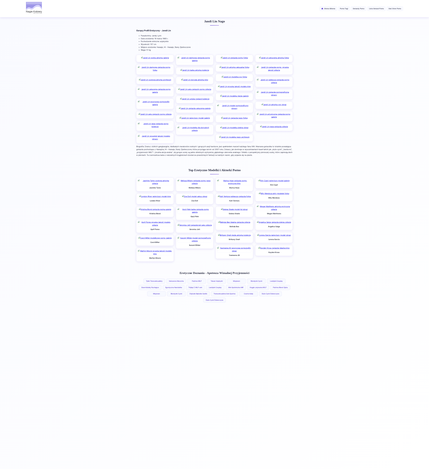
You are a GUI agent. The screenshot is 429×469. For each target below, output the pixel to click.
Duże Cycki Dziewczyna (270, 294)
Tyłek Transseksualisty (154, 281)
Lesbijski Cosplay (276, 281)
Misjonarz (236, 281)
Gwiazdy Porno (358, 8)
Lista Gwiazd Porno (376, 8)
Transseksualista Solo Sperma (224, 294)
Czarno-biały (248, 294)
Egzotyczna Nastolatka (173, 287)
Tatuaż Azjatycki (217, 281)
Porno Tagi (344, 8)
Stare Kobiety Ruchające (150, 287)
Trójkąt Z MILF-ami (195, 287)
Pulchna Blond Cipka (280, 287)
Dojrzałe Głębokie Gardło (198, 294)
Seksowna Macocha (176, 281)
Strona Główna (329, 8)
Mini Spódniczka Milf (235, 287)
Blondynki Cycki (256, 281)
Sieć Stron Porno (395, 8)
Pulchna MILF (197, 281)
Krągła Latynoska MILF (258, 287)
